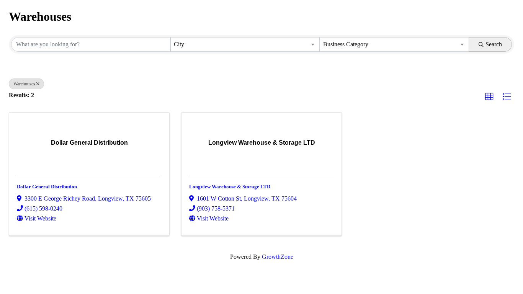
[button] (489, 97)
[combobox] (245, 44)
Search (493, 44)
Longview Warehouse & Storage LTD (229, 186)
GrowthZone (277, 256)
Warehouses (24, 84)
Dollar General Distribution (47, 186)
